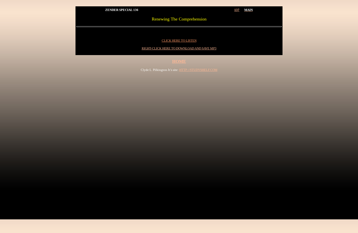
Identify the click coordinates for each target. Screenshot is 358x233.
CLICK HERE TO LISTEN (179, 40)
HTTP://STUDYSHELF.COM (198, 70)
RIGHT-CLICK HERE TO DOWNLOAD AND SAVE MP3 (179, 48)
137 (236, 10)
